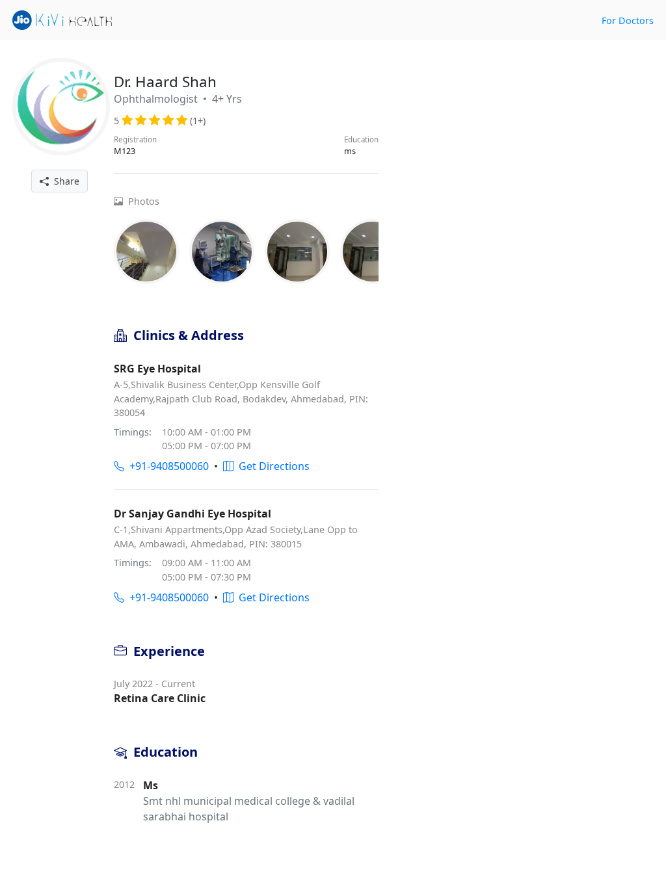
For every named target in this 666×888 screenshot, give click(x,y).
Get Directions (271, 466)
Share (64, 181)
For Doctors (628, 20)
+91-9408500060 (166, 466)
